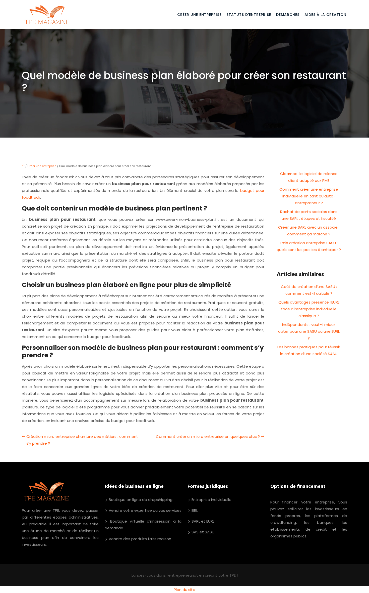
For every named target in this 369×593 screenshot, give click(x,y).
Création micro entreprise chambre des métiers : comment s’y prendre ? (82, 440)
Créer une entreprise (199, 14)
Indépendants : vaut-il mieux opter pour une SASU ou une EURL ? (309, 331)
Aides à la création (325, 14)
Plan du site (184, 589)
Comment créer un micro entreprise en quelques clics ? (208, 436)
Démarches (287, 14)
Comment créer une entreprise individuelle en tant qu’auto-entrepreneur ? (308, 196)
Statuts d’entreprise (248, 14)
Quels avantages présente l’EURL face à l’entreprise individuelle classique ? (308, 309)
